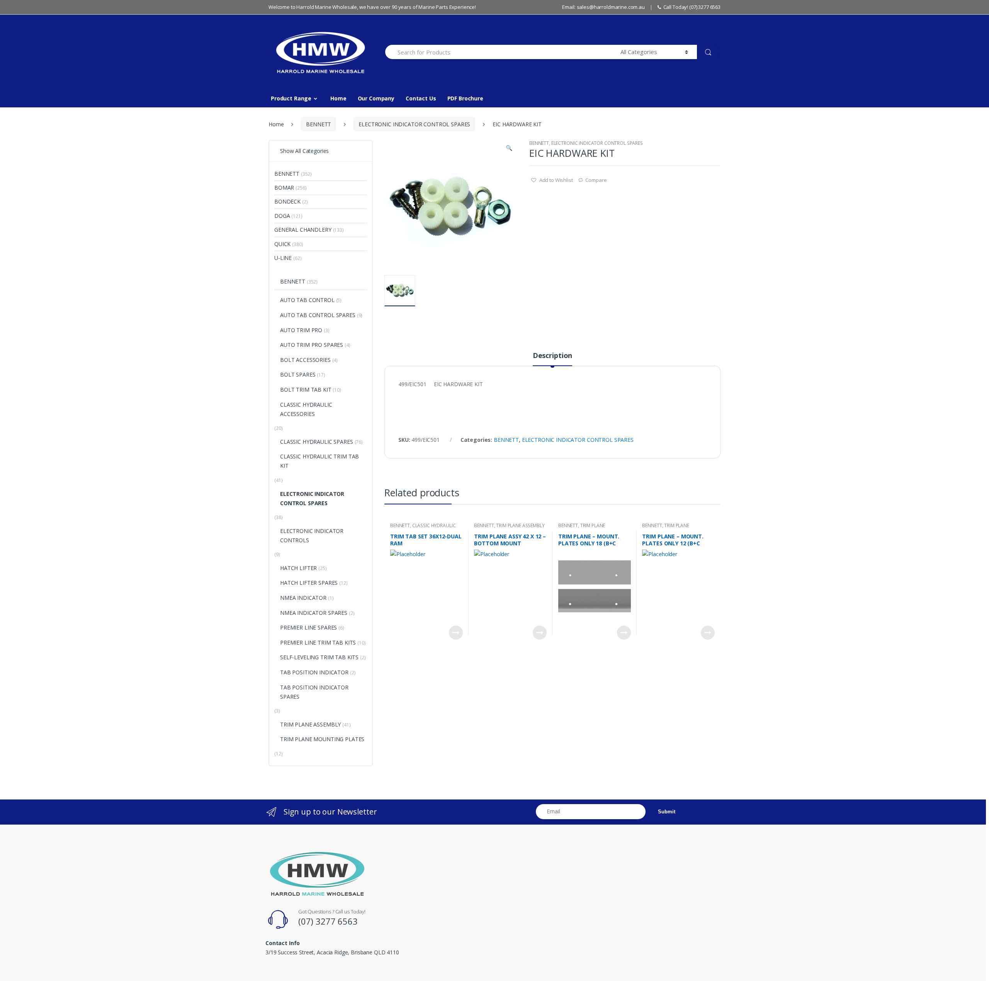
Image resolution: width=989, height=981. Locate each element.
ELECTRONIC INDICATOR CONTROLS (311, 535)
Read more (456, 633)
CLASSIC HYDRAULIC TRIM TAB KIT (422, 528)
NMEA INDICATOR (303, 597)
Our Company (376, 98)
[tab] (552, 359)
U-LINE (283, 257)
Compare (596, 180)
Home (338, 98)
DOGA (282, 215)
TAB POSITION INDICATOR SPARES (314, 692)
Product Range (291, 98)
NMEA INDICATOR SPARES (313, 612)
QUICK (282, 244)
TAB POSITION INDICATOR (314, 672)
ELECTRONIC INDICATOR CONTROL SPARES (414, 124)
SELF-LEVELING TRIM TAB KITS (319, 657)
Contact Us (421, 98)
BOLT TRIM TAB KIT (305, 389)
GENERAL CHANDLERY (302, 229)
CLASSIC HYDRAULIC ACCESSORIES (306, 409)
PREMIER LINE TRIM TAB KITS (318, 642)
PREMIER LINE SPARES (308, 627)
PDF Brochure (465, 98)
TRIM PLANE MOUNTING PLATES (581, 528)
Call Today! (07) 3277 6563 (692, 6)
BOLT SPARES (297, 374)
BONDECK (287, 201)
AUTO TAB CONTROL (307, 300)
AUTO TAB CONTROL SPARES (317, 315)
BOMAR (284, 187)
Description (552, 356)
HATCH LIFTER (298, 568)
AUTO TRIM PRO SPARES (311, 344)
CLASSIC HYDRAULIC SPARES (316, 441)
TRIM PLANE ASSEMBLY (520, 525)
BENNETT (318, 124)
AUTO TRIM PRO (301, 330)
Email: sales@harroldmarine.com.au (603, 6)
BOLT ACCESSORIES (305, 359)
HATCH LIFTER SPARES (309, 582)
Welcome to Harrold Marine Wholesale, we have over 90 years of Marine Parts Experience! (372, 6)
